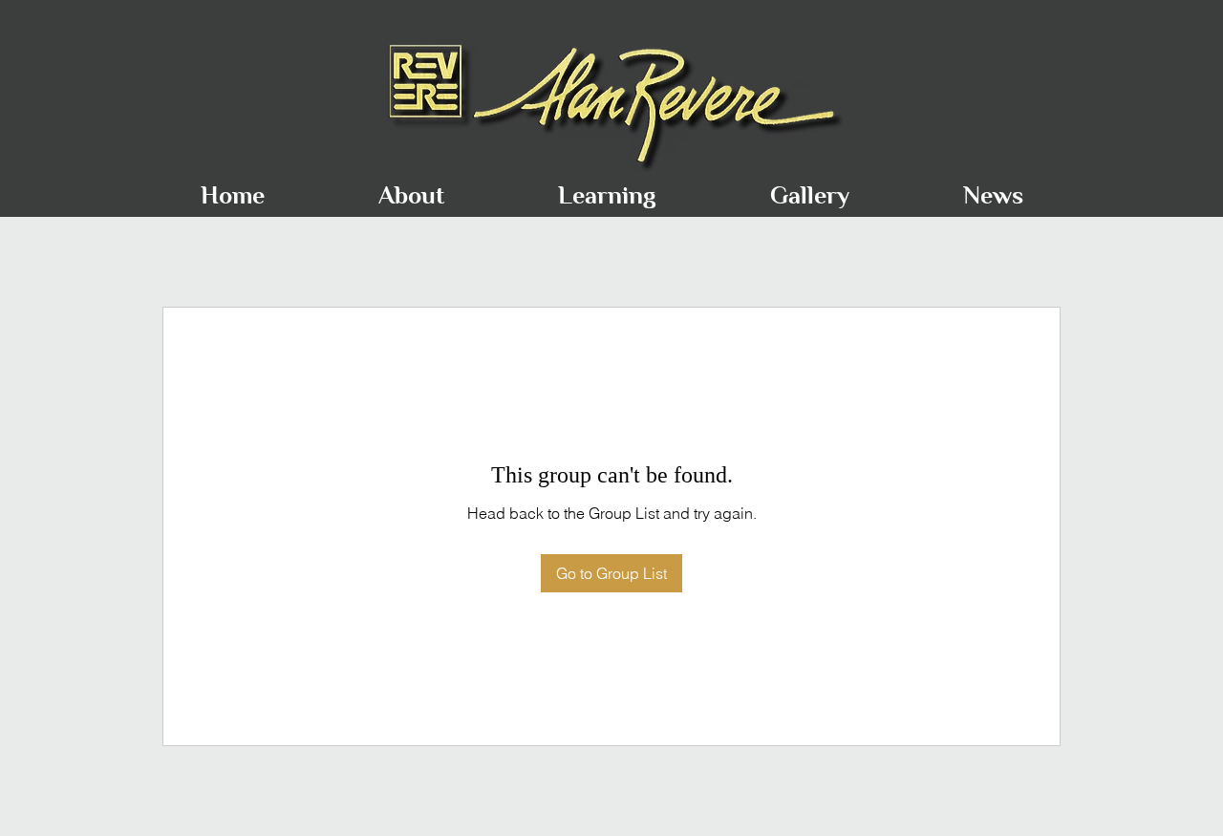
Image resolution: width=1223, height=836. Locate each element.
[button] (411, 187)
